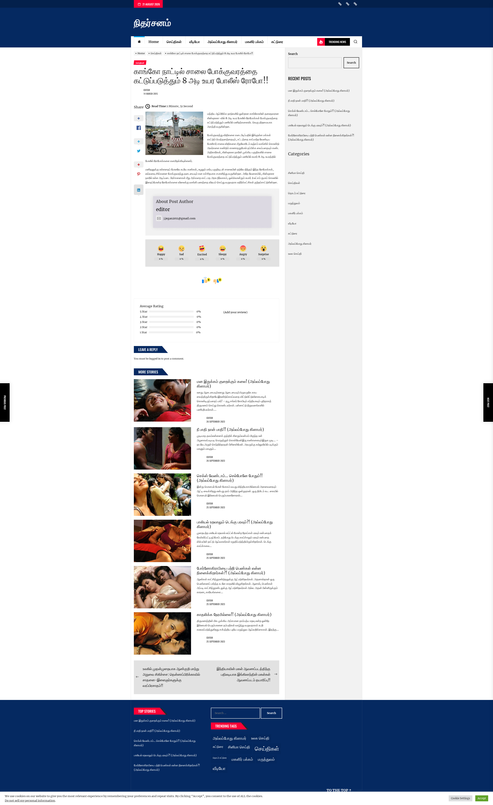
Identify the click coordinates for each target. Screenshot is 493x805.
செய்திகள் (174, 42)
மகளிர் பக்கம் (254, 42)
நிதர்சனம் (152, 23)
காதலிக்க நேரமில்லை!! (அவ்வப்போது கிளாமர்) (234, 614)
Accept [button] (482, 798)
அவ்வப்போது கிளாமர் (222, 42)
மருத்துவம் (294, 203)
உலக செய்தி (295, 253)
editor (146, 90)
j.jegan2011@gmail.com (179, 218)
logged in (154, 358)
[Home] (139, 42)
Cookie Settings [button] (460, 798)
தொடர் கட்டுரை (296, 193)
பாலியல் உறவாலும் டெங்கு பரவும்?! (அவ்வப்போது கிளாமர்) (235, 524)
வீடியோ (194, 42)
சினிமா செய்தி (296, 173)
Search (293, 54)
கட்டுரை (277, 42)
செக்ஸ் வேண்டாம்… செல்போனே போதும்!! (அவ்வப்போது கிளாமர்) (230, 478)
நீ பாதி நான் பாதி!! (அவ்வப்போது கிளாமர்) (230, 429)
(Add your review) (235, 312)
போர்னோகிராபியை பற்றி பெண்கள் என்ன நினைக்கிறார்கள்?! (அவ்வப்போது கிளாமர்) (231, 570)
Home (153, 42)
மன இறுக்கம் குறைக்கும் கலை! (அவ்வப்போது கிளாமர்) (233, 383)
